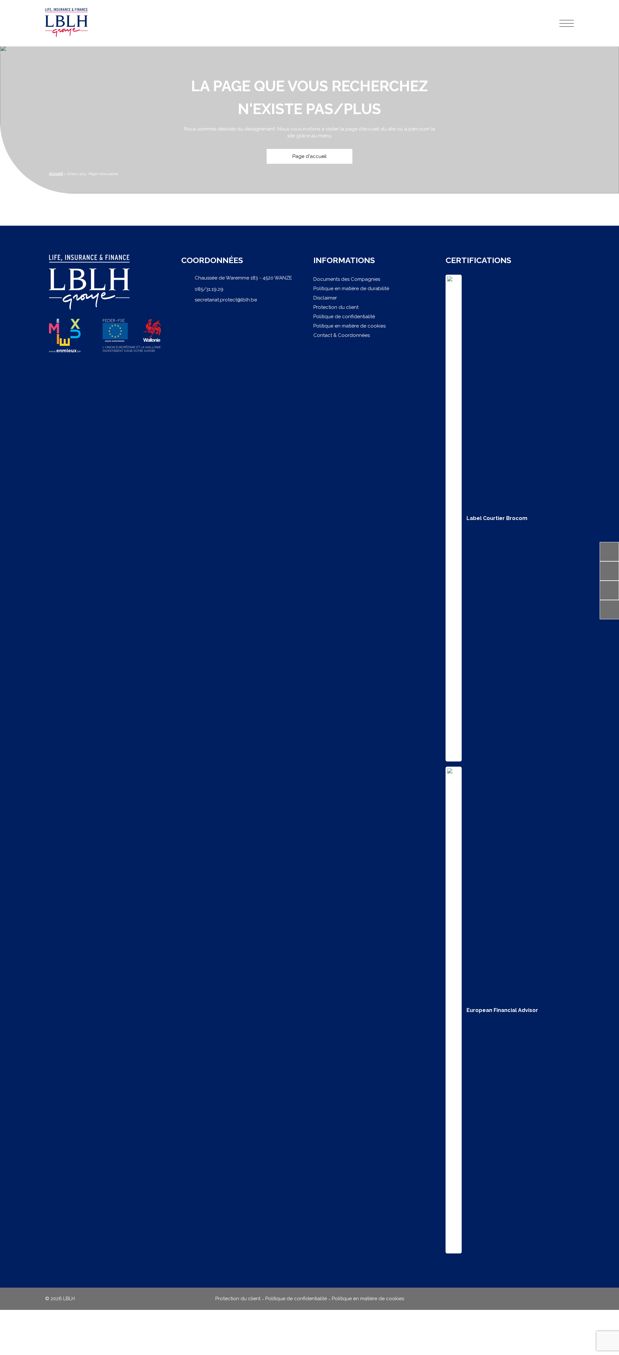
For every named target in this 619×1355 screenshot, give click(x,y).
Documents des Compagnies (346, 279)
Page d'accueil (309, 156)
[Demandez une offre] (609, 609)
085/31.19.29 (209, 289)
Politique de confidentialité (344, 316)
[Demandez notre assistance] (609, 571)
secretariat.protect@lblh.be (226, 300)
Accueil (56, 174)
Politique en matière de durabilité (351, 288)
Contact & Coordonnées (341, 335)
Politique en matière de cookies (349, 326)
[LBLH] (66, 23)
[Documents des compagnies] (609, 590)
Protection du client (336, 307)
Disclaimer (325, 298)
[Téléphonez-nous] (609, 551)
